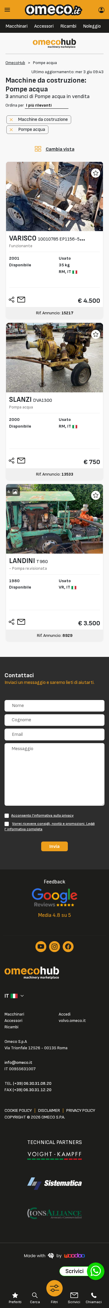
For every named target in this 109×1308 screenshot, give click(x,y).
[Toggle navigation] (9, 9)
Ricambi (68, 26)
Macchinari (17, 26)
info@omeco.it (18, 1062)
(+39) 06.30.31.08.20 (32, 1083)
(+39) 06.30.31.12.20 (32, 1089)
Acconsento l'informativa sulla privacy (42, 815)
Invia (54, 846)
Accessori (44, 26)
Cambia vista (60, 149)
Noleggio (92, 26)
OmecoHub (15, 62)
